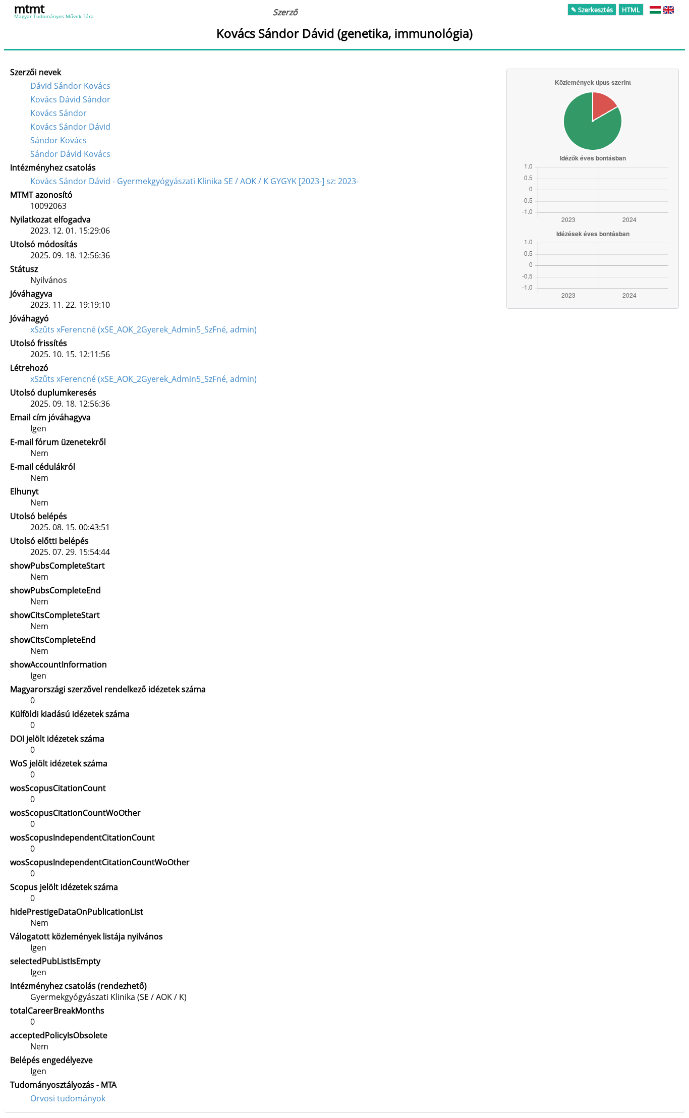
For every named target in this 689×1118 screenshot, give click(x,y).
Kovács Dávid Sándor (70, 99)
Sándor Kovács (58, 140)
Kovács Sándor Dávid (70, 126)
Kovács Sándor (58, 113)
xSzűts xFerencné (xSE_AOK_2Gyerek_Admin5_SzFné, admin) (143, 329)
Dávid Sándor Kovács (70, 85)
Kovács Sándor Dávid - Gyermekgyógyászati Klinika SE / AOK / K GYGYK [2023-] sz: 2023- (194, 181)
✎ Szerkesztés (592, 9)
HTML (631, 9)
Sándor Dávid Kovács (70, 153)
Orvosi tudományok (67, 1098)
